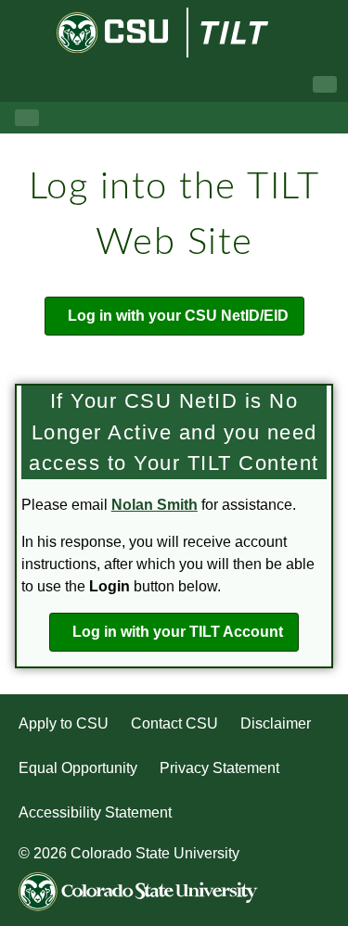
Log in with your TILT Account (177, 632)
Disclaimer (275, 723)
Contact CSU (174, 723)
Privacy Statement (219, 768)
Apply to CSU (64, 723)
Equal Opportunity (78, 768)
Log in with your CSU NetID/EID (178, 315)
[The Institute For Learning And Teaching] (241, 32)
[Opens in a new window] (114, 33)
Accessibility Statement (95, 812)
